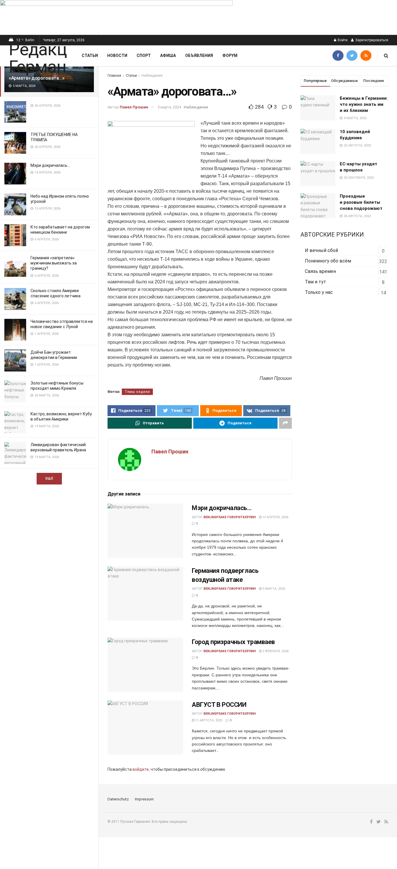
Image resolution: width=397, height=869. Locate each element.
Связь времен (320, 271)
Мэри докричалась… (50, 165)
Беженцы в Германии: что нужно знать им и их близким (364, 104)
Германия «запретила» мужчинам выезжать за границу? (54, 263)
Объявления (199, 55)
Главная (114, 76)
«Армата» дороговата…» (37, 78)
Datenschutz (118, 799)
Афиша (168, 55)
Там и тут (315, 282)
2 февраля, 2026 (275, 651)
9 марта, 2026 (273, 589)
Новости (117, 55)
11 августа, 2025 (208, 720)
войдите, (141, 769)
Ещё (49, 478)
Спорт (144, 55)
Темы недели (137, 392)
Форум (229, 55)
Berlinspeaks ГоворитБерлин (229, 517)
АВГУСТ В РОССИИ (219, 704)
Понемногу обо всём (328, 261)
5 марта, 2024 (169, 107)
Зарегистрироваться (371, 40)
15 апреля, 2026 (275, 517)
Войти (342, 40)
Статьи (90, 55)
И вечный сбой (321, 250)
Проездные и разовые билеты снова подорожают (361, 202)
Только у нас (319, 292)
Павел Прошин (134, 107)
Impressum (144, 799)
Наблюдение (152, 76)
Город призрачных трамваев (233, 642)
